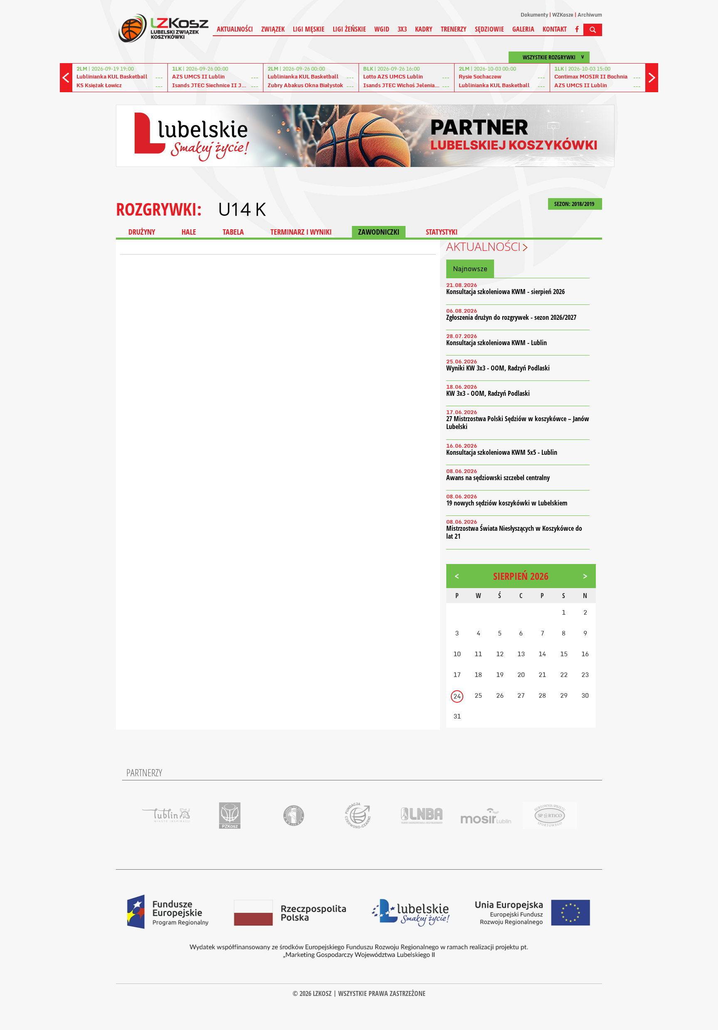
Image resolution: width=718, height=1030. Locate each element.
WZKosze (562, 15)
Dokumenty (534, 15)
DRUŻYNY (141, 232)
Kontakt (555, 29)
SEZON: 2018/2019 (574, 204)
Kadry (424, 29)
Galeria (523, 29)
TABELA (233, 232)
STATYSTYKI (441, 232)
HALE (189, 232)
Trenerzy (454, 29)
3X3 (402, 29)
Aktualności (235, 29)
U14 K (241, 209)
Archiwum (590, 15)
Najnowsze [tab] (470, 268)
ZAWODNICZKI (378, 232)
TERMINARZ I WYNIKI (301, 232)
